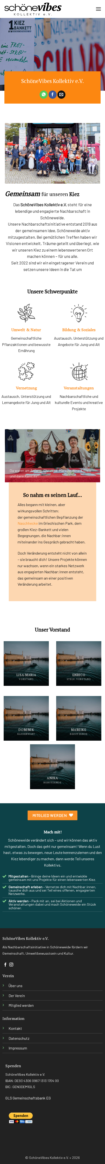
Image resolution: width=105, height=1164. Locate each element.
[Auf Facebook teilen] (53, 94)
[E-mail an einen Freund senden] (61, 94)
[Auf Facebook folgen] (5, 965)
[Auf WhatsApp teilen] (44, 94)
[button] (98, 9)
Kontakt (15, 1028)
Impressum (18, 1048)
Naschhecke (28, 523)
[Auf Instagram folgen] (11, 965)
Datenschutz (19, 1038)
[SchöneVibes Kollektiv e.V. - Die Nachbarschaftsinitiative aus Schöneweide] (33, 9)
